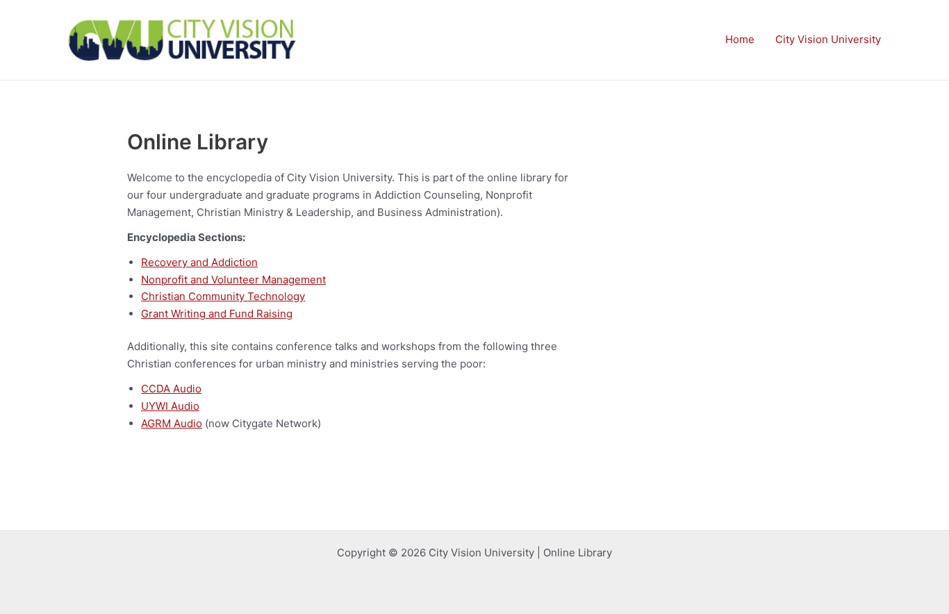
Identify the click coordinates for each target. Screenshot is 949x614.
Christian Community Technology (223, 296)
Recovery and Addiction (199, 262)
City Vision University (828, 39)
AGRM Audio (171, 423)
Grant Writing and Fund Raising (216, 313)
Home (739, 39)
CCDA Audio (171, 388)
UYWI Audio (170, 406)
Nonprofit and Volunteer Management (233, 279)
